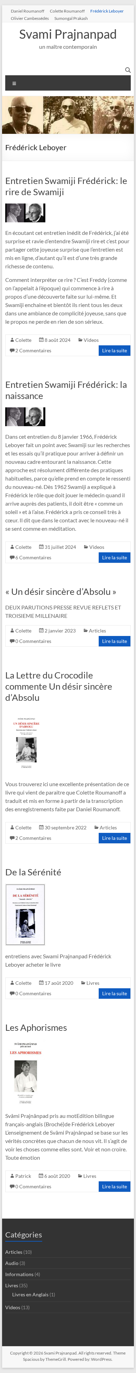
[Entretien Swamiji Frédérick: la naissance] (25, 410)
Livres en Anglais (30, 1294)
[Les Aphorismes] (25, 1042)
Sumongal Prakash (71, 18)
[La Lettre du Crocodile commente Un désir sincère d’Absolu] (25, 712)
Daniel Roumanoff (27, 10)
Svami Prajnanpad (68, 33)
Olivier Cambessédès (30, 18)
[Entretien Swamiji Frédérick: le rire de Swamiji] (25, 207)
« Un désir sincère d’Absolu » (60, 591)
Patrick (23, 1176)
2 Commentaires (33, 350)
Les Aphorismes (36, 1027)
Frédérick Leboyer (107, 10)
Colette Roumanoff (67, 10)
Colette (23, 340)
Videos (91, 340)
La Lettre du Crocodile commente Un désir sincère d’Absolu (58, 686)
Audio (11, 1263)
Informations (19, 1274)
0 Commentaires (33, 641)
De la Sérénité (33, 871)
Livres (92, 983)
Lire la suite (114, 350)
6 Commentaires (33, 557)
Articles (97, 631)
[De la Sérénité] (25, 887)
